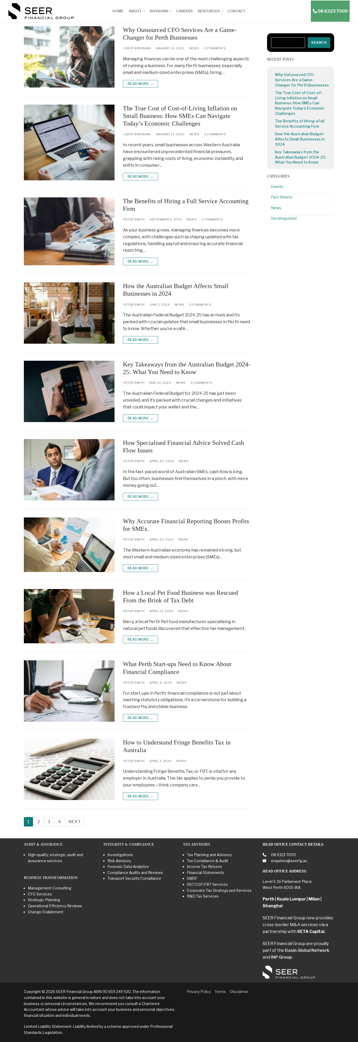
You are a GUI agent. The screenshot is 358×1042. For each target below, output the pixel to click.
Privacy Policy (199, 991)
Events (277, 186)
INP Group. (282, 957)
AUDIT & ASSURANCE (43, 844)
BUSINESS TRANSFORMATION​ (51, 878)
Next (75, 821)
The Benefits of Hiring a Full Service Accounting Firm (185, 205)
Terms (220, 991)
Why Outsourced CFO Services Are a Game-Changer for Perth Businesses (180, 33)
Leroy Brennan (137, 48)
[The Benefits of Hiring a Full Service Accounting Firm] (69, 231)
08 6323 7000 (283, 854)
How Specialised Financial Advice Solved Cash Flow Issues (183, 446)
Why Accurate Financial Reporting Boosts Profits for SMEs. (186, 525)
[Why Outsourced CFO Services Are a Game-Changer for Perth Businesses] (69, 57)
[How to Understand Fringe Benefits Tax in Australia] (69, 769)
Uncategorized (284, 218)
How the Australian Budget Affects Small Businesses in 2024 (176, 290)
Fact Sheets (281, 197)
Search (319, 42)
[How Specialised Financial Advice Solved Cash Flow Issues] (69, 469)
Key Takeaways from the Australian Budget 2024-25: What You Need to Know (186, 368)
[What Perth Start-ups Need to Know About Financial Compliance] (69, 691)
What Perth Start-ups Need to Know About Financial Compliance (177, 668)
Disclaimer (239, 991)
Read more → (141, 84)
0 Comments (214, 48)
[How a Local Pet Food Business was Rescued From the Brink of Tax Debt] (69, 616)
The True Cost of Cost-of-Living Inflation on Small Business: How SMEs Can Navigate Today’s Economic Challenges (180, 116)
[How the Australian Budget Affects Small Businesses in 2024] (69, 313)
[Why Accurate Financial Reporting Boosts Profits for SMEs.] (69, 544)
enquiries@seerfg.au (288, 861)
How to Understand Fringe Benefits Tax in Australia (177, 746)
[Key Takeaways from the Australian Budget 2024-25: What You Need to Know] (69, 391)
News (193, 48)
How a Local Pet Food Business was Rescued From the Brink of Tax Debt (180, 596)
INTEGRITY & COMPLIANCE (129, 844)
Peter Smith (134, 219)
